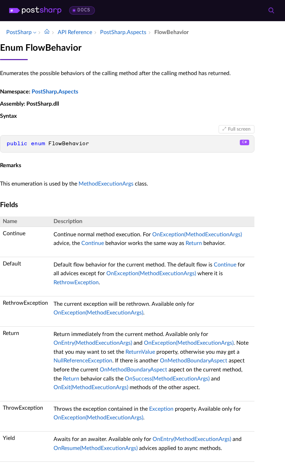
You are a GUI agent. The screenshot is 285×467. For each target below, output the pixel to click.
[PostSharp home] (35, 10)
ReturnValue (140, 352)
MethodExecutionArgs (106, 184)
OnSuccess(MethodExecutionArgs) (167, 379)
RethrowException (76, 282)
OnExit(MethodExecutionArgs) (91, 387)
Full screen (239, 129)
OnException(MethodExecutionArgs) (197, 234)
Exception (161, 409)
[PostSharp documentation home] (47, 32)
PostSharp (44, 92)
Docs (84, 10)
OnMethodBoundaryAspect (193, 360)
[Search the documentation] (271, 10)
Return (194, 243)
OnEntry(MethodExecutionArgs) (93, 343)
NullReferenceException (83, 360)
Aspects (68, 92)
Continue (92, 243)
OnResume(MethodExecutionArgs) (96, 448)
